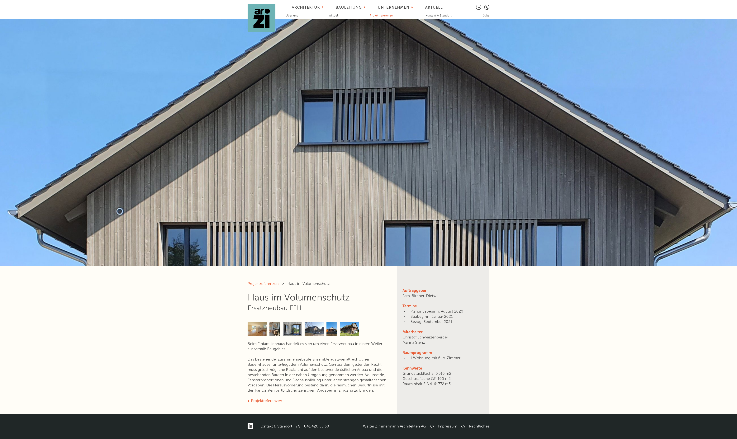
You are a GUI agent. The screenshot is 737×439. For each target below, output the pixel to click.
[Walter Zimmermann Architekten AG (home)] (261, 18)
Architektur (306, 8)
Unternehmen (393, 8)
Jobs (486, 15)
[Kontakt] (486, 7)
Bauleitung (349, 8)
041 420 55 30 (316, 426)
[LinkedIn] (478, 7)
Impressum (447, 426)
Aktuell (334, 15)
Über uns (292, 15)
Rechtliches (479, 426)
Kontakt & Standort (439, 15)
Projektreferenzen (382, 15)
